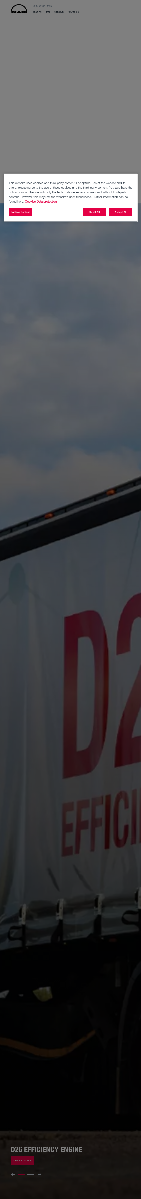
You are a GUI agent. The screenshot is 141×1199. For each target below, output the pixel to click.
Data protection (47, 201)
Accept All (121, 211)
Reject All (94, 211)
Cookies (30, 201)
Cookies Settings (20, 211)
